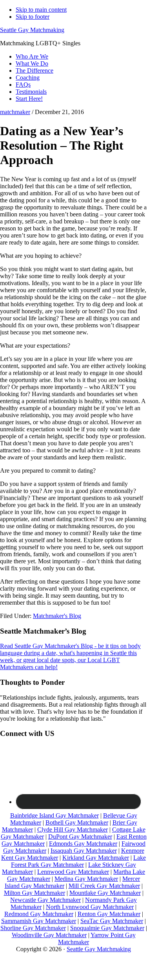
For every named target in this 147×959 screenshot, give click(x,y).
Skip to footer (32, 16)
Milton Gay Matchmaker (34, 892)
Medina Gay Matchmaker (86, 878)
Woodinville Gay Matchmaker (49, 935)
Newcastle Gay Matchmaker (45, 899)
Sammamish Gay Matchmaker (38, 921)
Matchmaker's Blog (57, 616)
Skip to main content (41, 9)
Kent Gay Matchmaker (29, 857)
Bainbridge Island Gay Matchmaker (54, 815)
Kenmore (132, 850)
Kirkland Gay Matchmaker (95, 857)
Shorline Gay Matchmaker (33, 928)
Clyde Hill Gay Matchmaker (72, 829)
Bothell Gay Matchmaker (76, 822)
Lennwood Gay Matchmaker (73, 871)
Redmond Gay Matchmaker (38, 914)
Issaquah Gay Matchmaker (84, 850)
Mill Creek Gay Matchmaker (104, 885)
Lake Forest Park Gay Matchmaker (78, 861)
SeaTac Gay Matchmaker (111, 921)
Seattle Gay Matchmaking (32, 30)
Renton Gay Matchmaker (109, 914)
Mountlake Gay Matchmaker (105, 892)
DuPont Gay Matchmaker (80, 836)
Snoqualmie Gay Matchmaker (107, 928)
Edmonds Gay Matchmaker (83, 843)
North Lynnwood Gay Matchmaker (90, 907)
